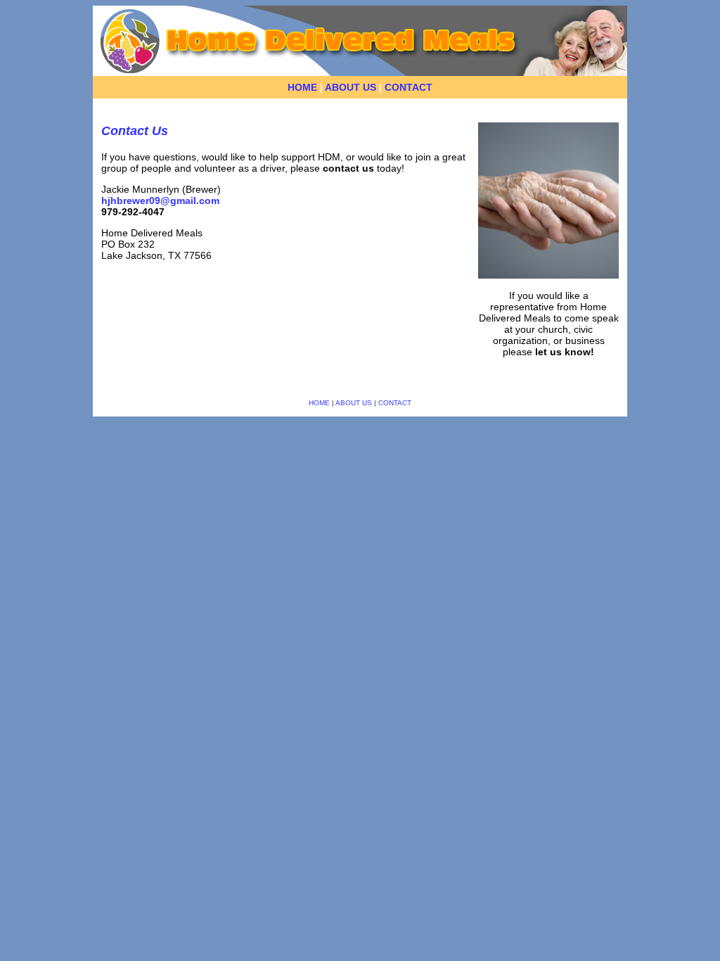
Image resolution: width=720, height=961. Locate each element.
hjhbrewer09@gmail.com (160, 200)
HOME (302, 87)
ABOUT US (350, 87)
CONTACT (408, 87)
